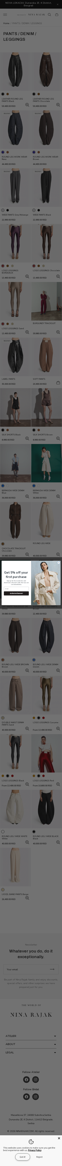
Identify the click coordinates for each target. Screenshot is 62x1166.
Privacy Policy (34, 1150)
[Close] (59, 1138)
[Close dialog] (58, 562)
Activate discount (16, 593)
